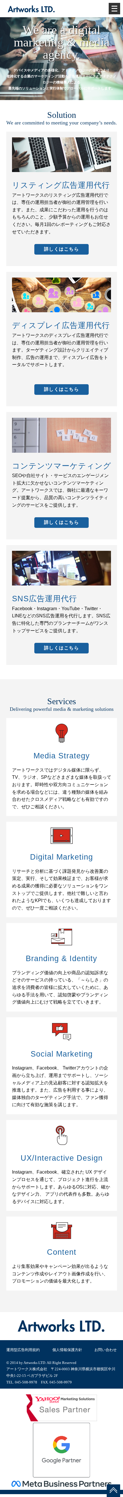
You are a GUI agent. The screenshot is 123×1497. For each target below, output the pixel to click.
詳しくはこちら (61, 249)
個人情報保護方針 (67, 1350)
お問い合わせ (105, 1350)
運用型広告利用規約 (23, 1350)
